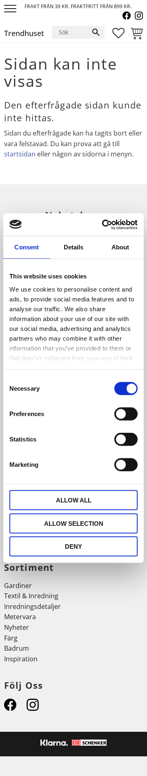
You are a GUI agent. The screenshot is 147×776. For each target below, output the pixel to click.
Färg (11, 638)
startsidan (20, 153)
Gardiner (18, 585)
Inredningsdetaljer (32, 606)
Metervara (20, 616)
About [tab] (120, 247)
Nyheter (16, 627)
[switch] (126, 414)
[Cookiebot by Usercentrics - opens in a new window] (104, 224)
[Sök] (96, 32)
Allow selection (73, 523)
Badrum (16, 648)
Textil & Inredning (31, 595)
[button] (11, 9)
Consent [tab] (26, 247)
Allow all (73, 500)
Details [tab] (74, 247)
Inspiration (21, 658)
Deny (73, 546)
